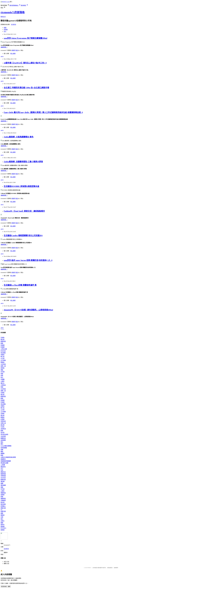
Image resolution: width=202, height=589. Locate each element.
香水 (2, 519)
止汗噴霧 (3, 360)
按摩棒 (2, 494)
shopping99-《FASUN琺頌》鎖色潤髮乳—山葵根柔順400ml (28, 310)
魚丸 (2, 377)
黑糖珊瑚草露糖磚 (6, 461)
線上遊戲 (12, 53)
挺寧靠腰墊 (4, 447)
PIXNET (89, 567)
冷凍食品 (3, 385)
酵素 (2, 430)
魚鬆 (2, 373)
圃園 (2, 522)
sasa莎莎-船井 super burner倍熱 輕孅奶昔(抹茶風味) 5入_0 (28, 260)
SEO (2, 468)
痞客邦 (13, 50)
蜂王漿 (2, 425)
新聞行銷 (3, 511)
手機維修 (3, 500)
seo (1, 509)
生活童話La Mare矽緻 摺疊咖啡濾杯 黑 (20, 285)
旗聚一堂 (3, 366)
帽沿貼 (2, 339)
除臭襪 (2, 345)
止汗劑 (2, 358)
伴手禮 (2, 371)
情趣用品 (3, 492)
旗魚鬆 (2, 368)
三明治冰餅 (4, 349)
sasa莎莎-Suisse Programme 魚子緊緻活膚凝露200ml (25, 38)
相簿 (5, 27)
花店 (2, 470)
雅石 (2, 442)
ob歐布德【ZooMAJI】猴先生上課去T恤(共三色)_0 (25, 63)
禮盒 (2, 370)
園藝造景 (3, 438)
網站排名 (3, 466)
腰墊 (2, 451)
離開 (9, 586)
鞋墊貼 (2, 362)
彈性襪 (2, 481)
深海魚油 (3, 428)
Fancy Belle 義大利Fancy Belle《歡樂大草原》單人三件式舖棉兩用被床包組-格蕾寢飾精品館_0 (43, 112)
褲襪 (2, 483)
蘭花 (2, 444)
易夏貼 (2, 354)
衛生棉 (2, 502)
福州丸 (2, 383)
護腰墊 (2, 453)
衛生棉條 (3, 504)
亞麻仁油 (3, 423)
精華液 (2, 515)
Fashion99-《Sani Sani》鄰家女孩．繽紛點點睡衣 (24, 211)
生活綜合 (13, 24)
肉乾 (2, 375)
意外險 (2, 432)
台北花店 (3, 477)
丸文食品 (3, 364)
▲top (2, 56)
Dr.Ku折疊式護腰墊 (6, 445)
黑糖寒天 (3, 459)
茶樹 (2, 517)
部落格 (6, 29)
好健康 (2, 419)
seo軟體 (3, 464)
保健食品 (3, 421)
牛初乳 (2, 426)
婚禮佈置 (3, 473)
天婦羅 (2, 379)
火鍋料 (2, 381)
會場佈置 (3, 475)
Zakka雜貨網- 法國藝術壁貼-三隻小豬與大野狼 (23, 162)
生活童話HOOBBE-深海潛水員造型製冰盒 (21, 186)
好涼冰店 (3, 351)
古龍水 (2, 520)
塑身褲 (2, 526)
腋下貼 (2, 356)
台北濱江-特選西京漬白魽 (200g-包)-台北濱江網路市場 (26, 88)
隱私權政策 (109, 567)
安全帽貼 (3, 352)
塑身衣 (2, 524)
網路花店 (3, 472)
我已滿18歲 (3, 586)
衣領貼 (2, 337)
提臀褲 (2, 530)
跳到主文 (3, 16)
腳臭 (2, 343)
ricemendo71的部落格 (13, 12)
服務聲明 (116, 567)
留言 (17, 50)
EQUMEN (3, 528)
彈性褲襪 (3, 485)
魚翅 (2, 387)
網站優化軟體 (4, 463)
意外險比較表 (4, 434)
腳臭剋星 (3, 341)
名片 (5, 31)
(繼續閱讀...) (4, 47)
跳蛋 (2, 496)
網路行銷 (3, 508)
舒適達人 (3, 506)
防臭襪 (2, 347)
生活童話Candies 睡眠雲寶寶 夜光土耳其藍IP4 (23, 235)
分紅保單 (3, 436)
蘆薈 (2, 513)
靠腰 (2, 449)
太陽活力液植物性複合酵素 (8, 457)
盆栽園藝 (3, 440)
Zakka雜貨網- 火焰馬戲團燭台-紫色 (18, 137)
